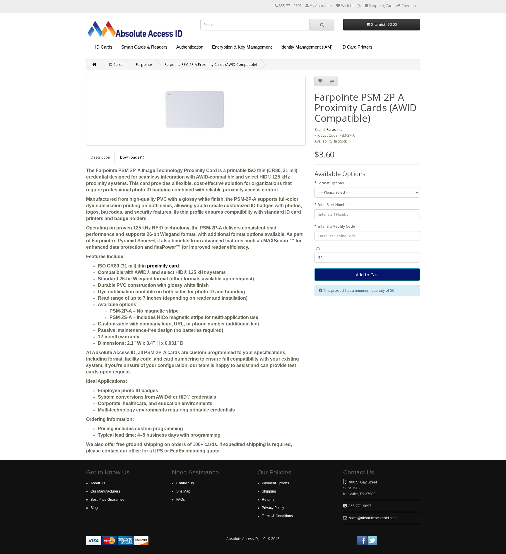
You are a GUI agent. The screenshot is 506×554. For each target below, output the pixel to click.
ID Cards (103, 46)
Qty (317, 248)
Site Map (183, 491)
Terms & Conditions (277, 516)
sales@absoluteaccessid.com (372, 518)
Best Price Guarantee (107, 500)
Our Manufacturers (105, 491)
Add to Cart (367, 274)
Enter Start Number (333, 204)
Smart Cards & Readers (144, 46)
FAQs (180, 500)
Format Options (330, 183)
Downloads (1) (132, 157)
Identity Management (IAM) (307, 46)
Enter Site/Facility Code (336, 226)
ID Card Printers (356, 46)
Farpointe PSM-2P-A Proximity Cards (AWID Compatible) (211, 64)
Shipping (269, 491)
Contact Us (185, 483)
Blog (94, 508)
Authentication (189, 46)
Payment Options (275, 483)
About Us (97, 483)
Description (100, 157)
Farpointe (144, 64)
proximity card (163, 265)
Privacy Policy (273, 508)
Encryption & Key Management (242, 46)
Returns (268, 500)
